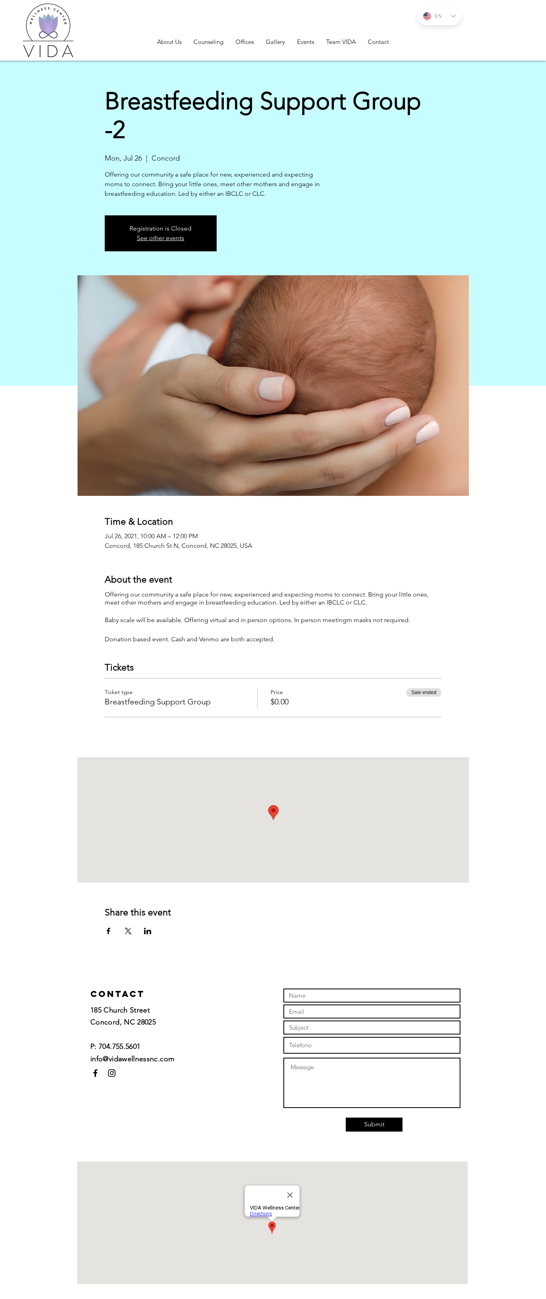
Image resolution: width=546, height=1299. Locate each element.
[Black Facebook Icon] (95, 1073)
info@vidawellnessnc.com (132, 1058)
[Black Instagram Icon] (112, 1073)
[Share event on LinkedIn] (147, 931)
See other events (160, 238)
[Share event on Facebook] (108, 931)
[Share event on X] (128, 931)
